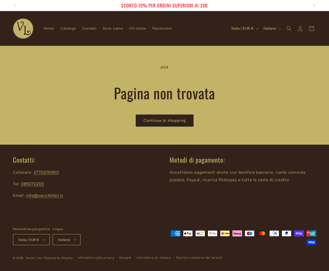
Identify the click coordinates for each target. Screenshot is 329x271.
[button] (289, 28)
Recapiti (125, 257)
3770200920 (46, 172)
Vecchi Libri (34, 258)
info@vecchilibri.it (44, 195)
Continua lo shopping (164, 120)
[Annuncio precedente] (14, 5)
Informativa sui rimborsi (154, 257)
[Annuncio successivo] (314, 5)
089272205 (32, 183)
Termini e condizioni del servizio (199, 257)
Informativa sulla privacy (96, 257)
